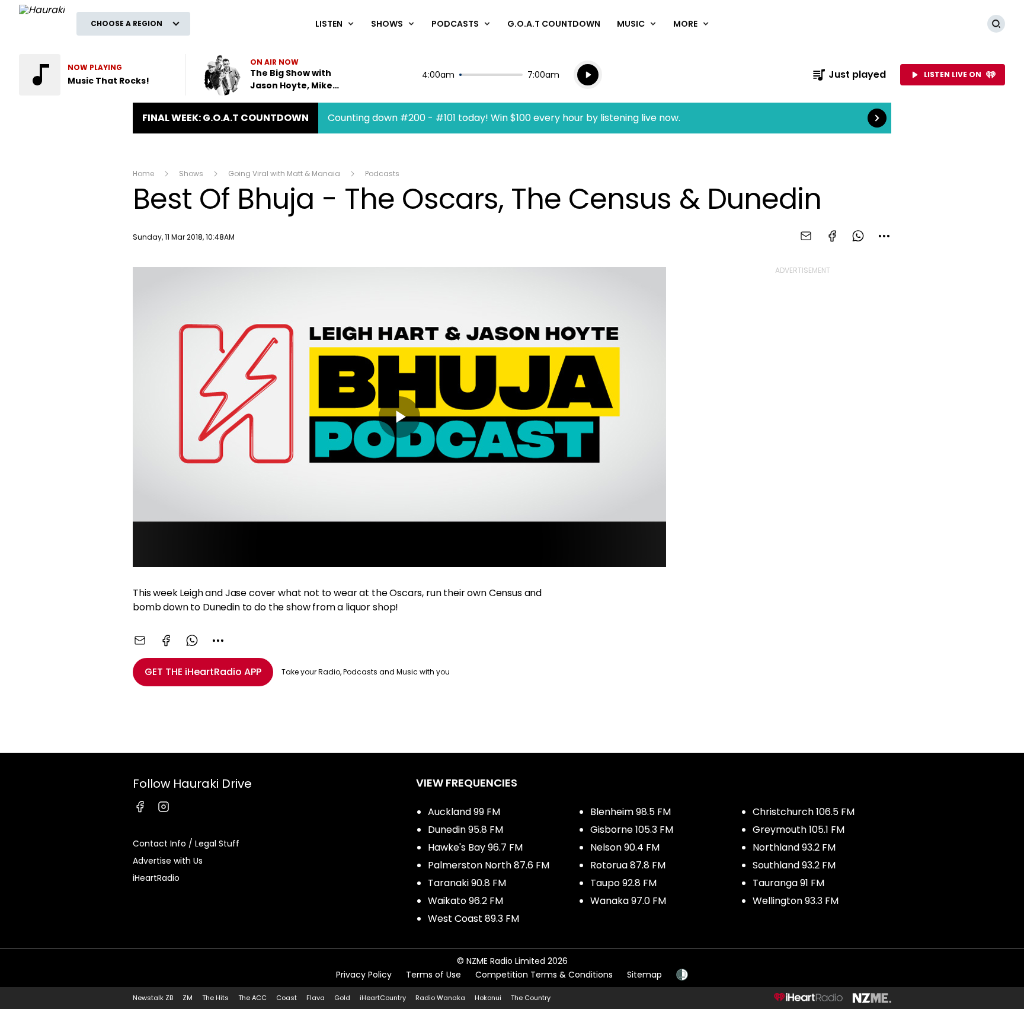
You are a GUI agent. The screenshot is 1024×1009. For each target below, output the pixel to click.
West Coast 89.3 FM (473, 918)
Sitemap (644, 975)
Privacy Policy (364, 975)
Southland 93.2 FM (794, 865)
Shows (191, 173)
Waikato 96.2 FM (465, 901)
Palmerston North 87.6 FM (488, 865)
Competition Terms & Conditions (544, 975)
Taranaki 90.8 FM (467, 883)
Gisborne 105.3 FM (631, 829)
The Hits (215, 997)
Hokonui (488, 997)
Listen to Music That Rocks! (95, 75)
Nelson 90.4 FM (625, 847)
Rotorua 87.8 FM (627, 865)
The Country (531, 997)
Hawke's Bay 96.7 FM (475, 847)
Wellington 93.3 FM (796, 901)
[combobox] (884, 236)
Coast (286, 997)
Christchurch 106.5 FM (804, 812)
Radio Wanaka (440, 997)
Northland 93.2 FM (794, 847)
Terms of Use (433, 975)
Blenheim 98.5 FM (630, 812)
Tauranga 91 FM (788, 883)
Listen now (277, 75)
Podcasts (382, 173)
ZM (188, 997)
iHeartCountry (383, 997)
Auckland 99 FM (464, 812)
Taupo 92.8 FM (623, 883)
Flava (315, 997)
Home (143, 173)
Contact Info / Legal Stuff (186, 843)
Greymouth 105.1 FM (798, 829)
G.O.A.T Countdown (553, 24)
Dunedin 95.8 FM (465, 829)
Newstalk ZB (153, 997)
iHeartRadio (156, 878)
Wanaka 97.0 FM (628, 901)
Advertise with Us (168, 861)
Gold (342, 997)
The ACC (252, 997)
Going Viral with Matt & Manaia (284, 173)
